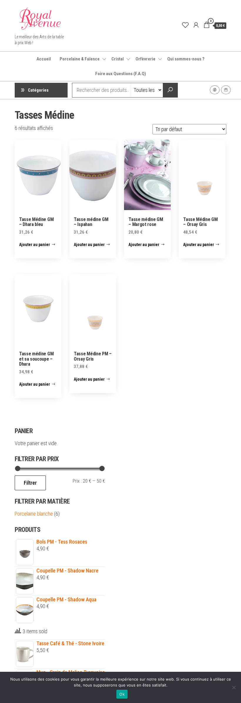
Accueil (43, 59)
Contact (226, 89)
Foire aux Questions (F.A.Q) (120, 73)
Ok (122, 694)
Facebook (215, 89)
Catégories (38, 90)
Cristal (117, 59)
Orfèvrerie (145, 59)
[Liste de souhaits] (185, 25)
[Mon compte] (196, 25)
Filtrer (30, 483)
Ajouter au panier (34, 244)
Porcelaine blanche (34, 514)
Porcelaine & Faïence (80, 59)
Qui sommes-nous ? (186, 59)
